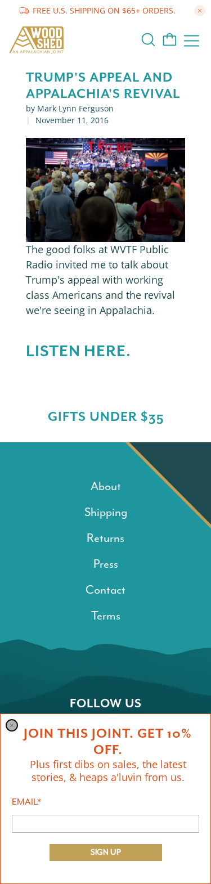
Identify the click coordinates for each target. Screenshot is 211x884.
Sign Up (106, 852)
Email (26, 801)
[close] (11, 725)
